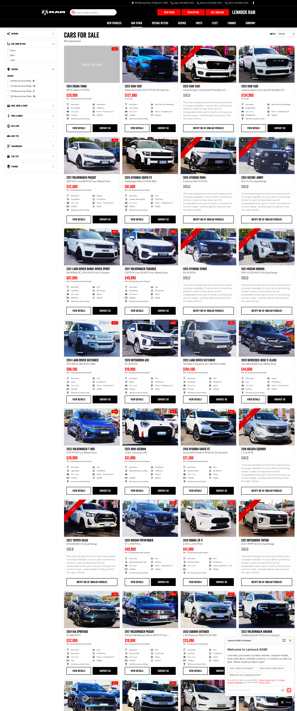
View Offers (193, 12)
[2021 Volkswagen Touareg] (150, 247)
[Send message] (288, 690)
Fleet (215, 23)
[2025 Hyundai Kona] (208, 155)
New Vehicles (114, 23)
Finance (232, 23)
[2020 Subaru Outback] (208, 609)
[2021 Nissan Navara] (267, 247)
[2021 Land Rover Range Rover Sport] (92, 247)
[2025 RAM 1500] (150, 64)
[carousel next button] (175, 64)
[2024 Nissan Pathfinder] (150, 518)
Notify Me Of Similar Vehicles (208, 128)
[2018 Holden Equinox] (267, 426)
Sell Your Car (217, 12)
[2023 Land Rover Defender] (208, 338)
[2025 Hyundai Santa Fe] (150, 155)
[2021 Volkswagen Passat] (92, 155)
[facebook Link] (253, 3)
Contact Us (105, 128)
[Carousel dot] (138, 78)
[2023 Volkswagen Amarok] (267, 609)
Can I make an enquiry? (242, 668)
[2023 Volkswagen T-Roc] (92, 426)
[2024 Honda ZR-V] (208, 518)
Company (250, 23)
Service (182, 23)
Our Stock (136, 23)
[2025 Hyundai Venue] (208, 247)
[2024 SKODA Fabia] (92, 64)
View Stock (169, 12)
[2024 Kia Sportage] (92, 609)
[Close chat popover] (290, 640)
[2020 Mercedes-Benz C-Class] (267, 338)
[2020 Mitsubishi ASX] (150, 338)
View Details (78, 128)
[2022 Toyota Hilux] (92, 518)
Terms (261, 680)
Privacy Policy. (264, 682)
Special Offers (160, 23)
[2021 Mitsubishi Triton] (267, 518)
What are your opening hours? (245, 675)
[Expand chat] (284, 640)
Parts (199, 23)
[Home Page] (53, 12)
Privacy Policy (270, 680)
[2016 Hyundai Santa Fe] (208, 426)
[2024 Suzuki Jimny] (267, 155)
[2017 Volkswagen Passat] (150, 609)
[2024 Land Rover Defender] (92, 338)
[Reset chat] (282, 690)
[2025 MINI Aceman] (150, 426)
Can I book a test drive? (272, 668)
